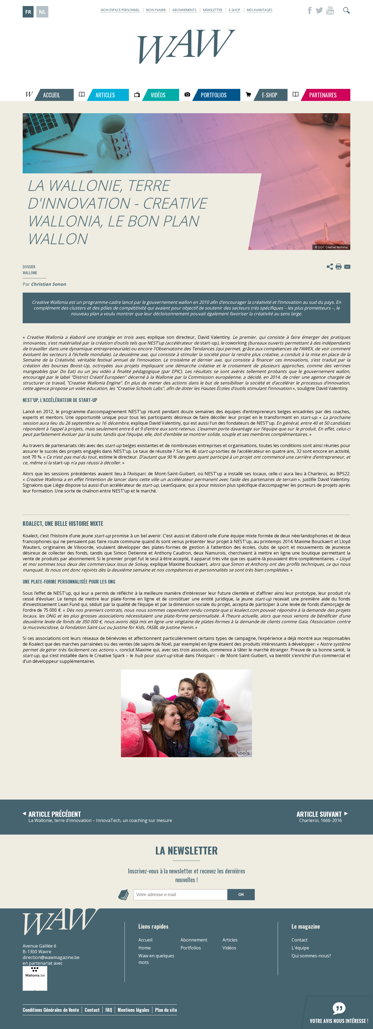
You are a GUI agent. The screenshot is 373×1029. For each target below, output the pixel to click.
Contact (299, 940)
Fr (28, 11)
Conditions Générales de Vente (51, 1010)
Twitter (319, 10)
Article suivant (319, 817)
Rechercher (346, 10)
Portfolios (190, 948)
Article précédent (100, 817)
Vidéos (229, 948)
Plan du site (166, 1010)
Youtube (330, 10)
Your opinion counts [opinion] (334, 1009)
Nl (42, 11)
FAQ (108, 1010)
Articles (230, 940)
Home (144, 948)
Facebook (308, 10)
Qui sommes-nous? (311, 956)
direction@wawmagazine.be (51, 957)
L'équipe (300, 948)
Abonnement (193, 940)
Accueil (145, 940)
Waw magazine (186, 47)
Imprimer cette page (339, 267)
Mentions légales (133, 1010)
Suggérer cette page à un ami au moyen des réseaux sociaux (330, 267)
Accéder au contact (347, 267)
